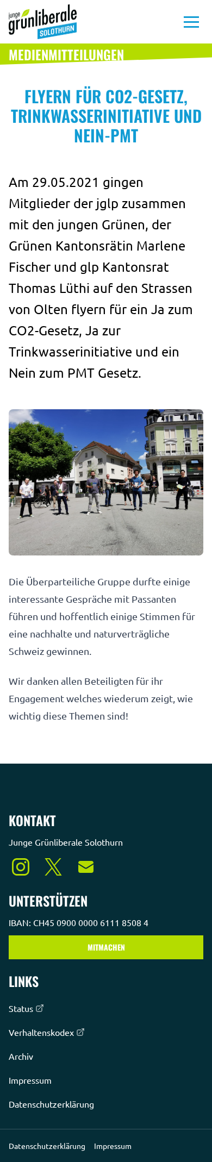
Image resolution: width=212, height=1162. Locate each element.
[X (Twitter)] (53, 867)
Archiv (21, 1056)
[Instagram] (21, 867)
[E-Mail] (86, 867)
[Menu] (191, 22)
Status (21, 1008)
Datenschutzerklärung (51, 1103)
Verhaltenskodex (41, 1032)
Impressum (30, 1079)
